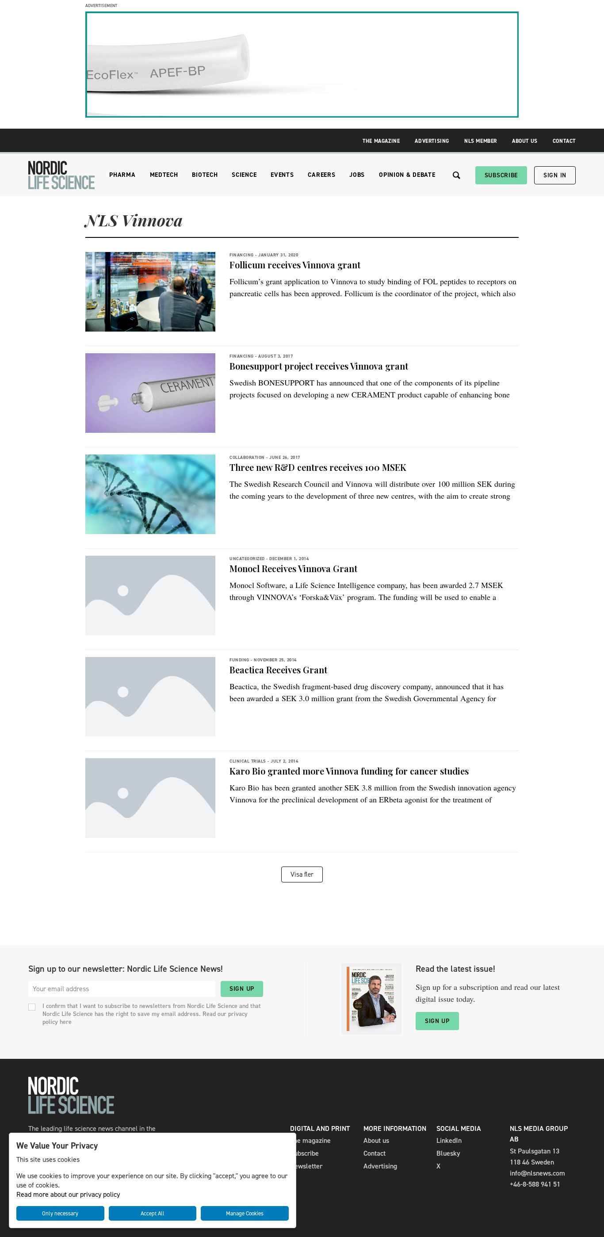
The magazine (310, 1140)
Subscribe (501, 175)
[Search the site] (456, 175)
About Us (525, 141)
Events (282, 175)
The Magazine (381, 141)
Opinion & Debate (407, 175)
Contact (564, 141)
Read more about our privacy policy (68, 1194)
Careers (321, 175)
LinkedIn (449, 1140)
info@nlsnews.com (537, 1173)
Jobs (357, 175)
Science (244, 175)
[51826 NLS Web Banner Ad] (302, 115)
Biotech (205, 175)
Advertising (432, 141)
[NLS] (61, 175)
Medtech (164, 175)
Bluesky (448, 1153)
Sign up (241, 989)
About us (376, 1140)
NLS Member (480, 141)
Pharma (122, 175)
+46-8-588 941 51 (535, 1184)
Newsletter (306, 1166)
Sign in (554, 175)
